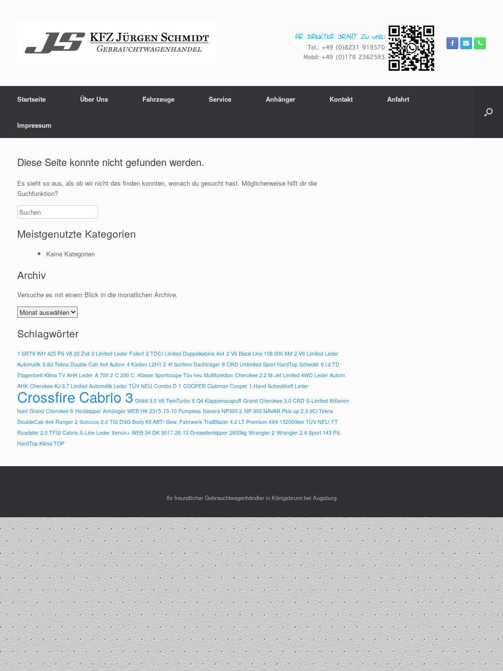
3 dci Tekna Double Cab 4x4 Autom (83, 364)
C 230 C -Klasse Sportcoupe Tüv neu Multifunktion (174, 375)
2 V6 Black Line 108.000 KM (259, 353)
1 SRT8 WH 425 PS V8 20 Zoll (53, 353)
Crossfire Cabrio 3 (75, 396)
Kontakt (341, 99)
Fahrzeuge (158, 99)
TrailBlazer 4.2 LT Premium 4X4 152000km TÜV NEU (266, 421)
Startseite (31, 99)
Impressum (34, 125)
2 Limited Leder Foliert (117, 353)
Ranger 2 (67, 421)
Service (220, 99)
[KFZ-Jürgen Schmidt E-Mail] (466, 43)
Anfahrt (398, 99)
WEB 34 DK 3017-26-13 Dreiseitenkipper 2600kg (189, 432)
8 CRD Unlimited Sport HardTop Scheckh (270, 364)
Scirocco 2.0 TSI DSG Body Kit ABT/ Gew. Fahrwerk (141, 421)
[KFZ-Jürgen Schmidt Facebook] (452, 43)
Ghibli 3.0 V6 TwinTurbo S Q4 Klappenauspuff (188, 400)
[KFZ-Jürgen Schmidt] (116, 43)
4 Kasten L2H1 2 (146, 364)
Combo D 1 (167, 386)
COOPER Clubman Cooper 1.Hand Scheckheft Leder (245, 386)
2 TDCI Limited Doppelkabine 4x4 (185, 353)
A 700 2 (104, 375)
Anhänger (280, 99)
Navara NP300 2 (222, 411)
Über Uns (94, 99)
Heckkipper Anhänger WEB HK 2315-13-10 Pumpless (138, 411)
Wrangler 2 (262, 432)
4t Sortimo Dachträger (194, 364)
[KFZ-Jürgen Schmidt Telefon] (480, 43)
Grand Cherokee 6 (51, 411)
